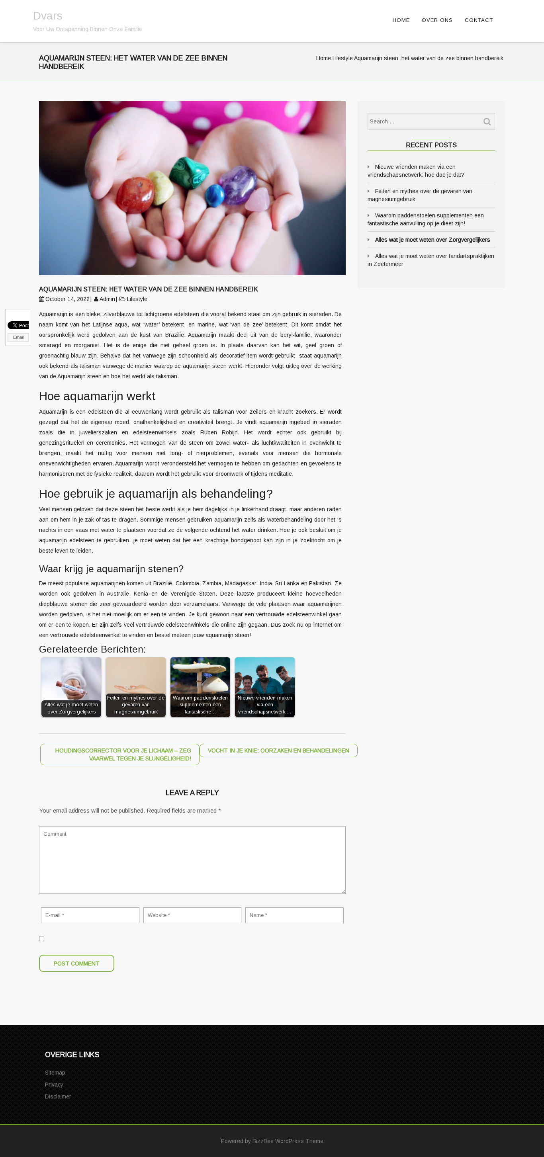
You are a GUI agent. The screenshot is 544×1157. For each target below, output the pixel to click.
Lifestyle (343, 58)
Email (18, 337)
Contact (479, 20)
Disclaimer (58, 1096)
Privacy (54, 1084)
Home (401, 20)
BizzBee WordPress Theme (287, 1141)
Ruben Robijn (219, 432)
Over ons (437, 20)
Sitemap (55, 1072)
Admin (107, 299)
